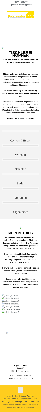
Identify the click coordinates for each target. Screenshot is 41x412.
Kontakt (21, 118)
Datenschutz (34, 402)
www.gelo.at (21, 407)
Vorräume (20, 197)
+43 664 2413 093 (21, 2)
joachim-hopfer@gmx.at (21, 5)
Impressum (22, 402)
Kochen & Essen (20, 140)
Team (35, 399)
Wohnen (20, 154)
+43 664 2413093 (24, 376)
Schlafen (20, 169)
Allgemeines (20, 212)
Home (8, 396)
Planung (5, 402)
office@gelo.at (30, 407)
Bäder (20, 183)
